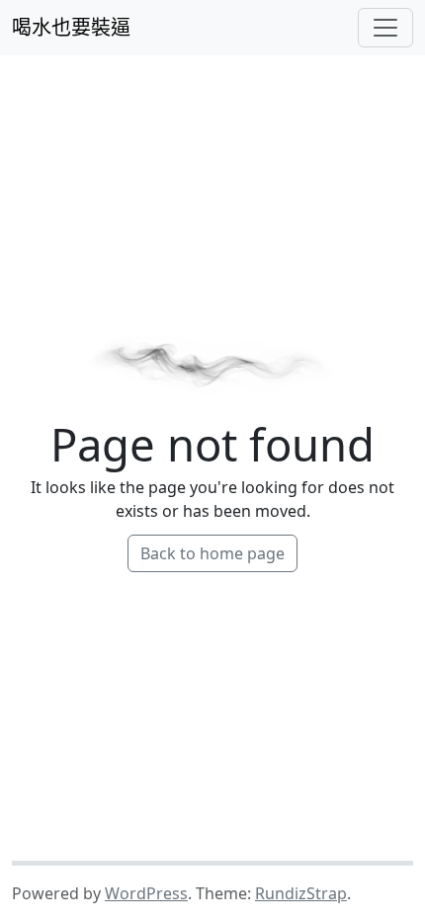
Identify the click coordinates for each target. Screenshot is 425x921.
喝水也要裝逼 (71, 27)
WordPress (146, 893)
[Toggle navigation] (385, 27)
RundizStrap (301, 893)
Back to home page (212, 553)
